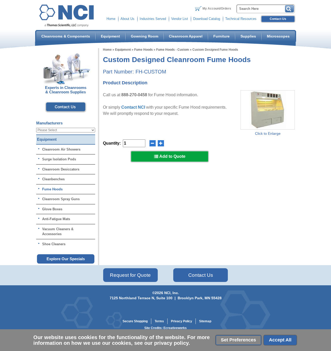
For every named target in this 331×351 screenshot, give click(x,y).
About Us (127, 19)
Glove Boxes (52, 209)
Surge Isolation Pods (59, 159)
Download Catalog (206, 19)
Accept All (280, 339)
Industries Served (153, 19)
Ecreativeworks (175, 328)
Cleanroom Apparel (185, 36)
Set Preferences (238, 339)
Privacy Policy (181, 321)
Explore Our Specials (66, 259)
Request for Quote (130, 275)
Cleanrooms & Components (65, 36)
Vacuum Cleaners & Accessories (57, 231)
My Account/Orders (216, 8)
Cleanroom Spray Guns (61, 199)
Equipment (110, 36)
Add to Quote (171, 156)
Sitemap (205, 321)
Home (111, 19)
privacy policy (171, 343)
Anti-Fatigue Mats (56, 219)
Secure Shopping (135, 321)
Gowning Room (144, 36)
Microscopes (278, 36)
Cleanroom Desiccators (60, 169)
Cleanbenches (53, 179)
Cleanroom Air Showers (61, 149)
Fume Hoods (143, 49)
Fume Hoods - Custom (172, 49)
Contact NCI (133, 107)
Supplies (248, 36)
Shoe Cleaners (53, 244)
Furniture (221, 36)
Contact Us (278, 19)
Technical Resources (241, 19)
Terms (159, 321)
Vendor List (179, 19)
